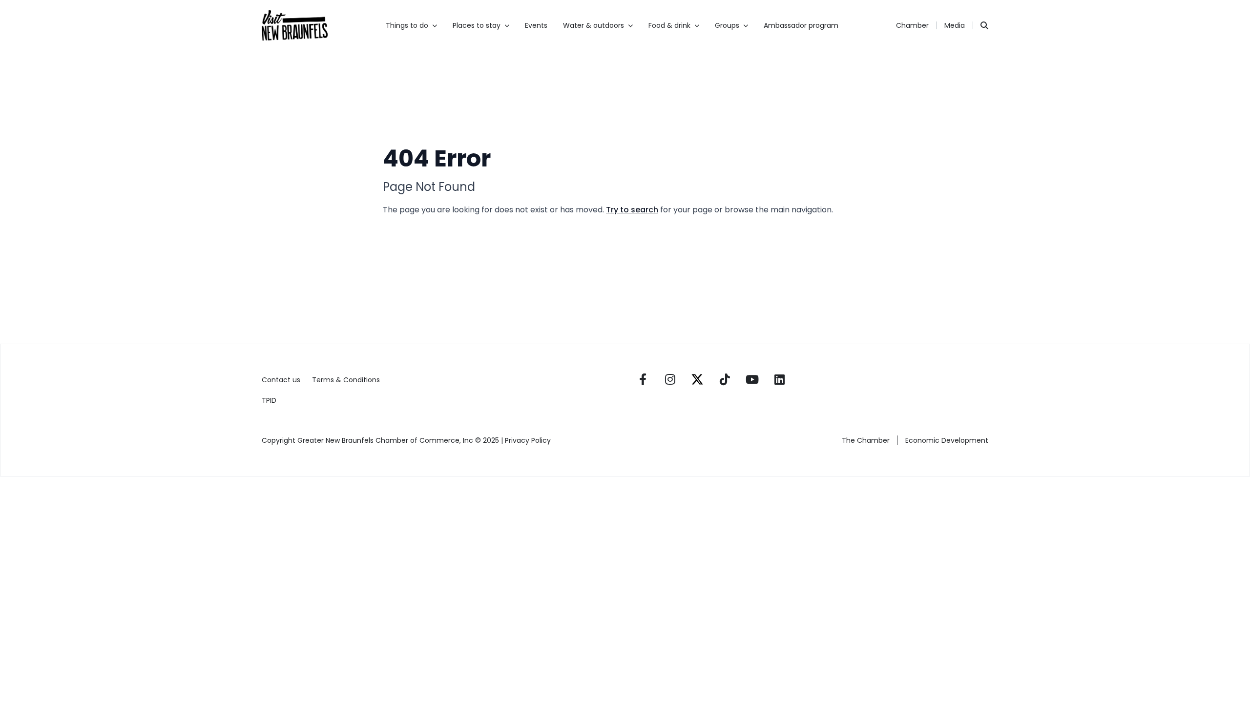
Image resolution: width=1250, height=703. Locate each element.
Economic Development (946, 440)
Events (536, 25)
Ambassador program (801, 25)
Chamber (912, 25)
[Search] (984, 25)
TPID (269, 400)
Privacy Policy (529, 440)
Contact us (281, 380)
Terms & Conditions (346, 380)
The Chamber (866, 440)
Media (954, 25)
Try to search (632, 209)
